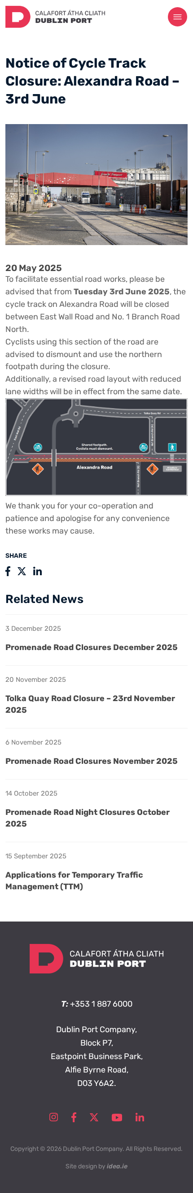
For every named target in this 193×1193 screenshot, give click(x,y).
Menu (178, 17)
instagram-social (53, 1117)
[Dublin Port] (55, 25)
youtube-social (117, 1117)
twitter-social (94, 1117)
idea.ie (117, 1166)
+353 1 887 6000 (101, 1004)
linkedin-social (140, 1117)
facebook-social (73, 1117)
